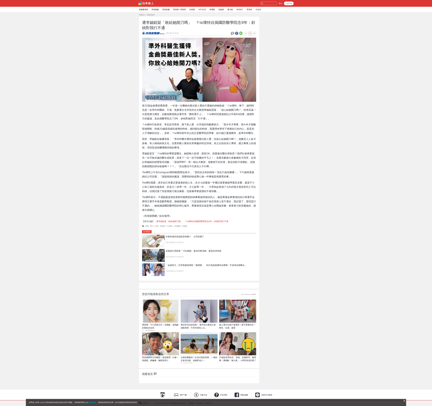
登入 (280, 3)
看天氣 (230, 9)
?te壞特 (169, 226)
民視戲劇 (155, 9)
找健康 (221, 9)
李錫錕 (184, 226)
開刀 (152, 226)
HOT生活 (202, 9)
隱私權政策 (92, 402)
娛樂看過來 (143, 9)
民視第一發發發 (179, 9)
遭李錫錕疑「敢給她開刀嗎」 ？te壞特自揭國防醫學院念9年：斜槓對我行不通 (192, 221)
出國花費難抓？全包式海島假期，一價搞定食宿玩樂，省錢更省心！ (199, 359)
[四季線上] (146, 3)
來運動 (212, 9)
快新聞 (162, 226)
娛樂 (147, 226)
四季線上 (142, 15)
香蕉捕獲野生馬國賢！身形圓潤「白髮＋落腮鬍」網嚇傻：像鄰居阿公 (160, 359)
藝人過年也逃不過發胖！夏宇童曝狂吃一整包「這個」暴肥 (237, 326)
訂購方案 (289, 3)
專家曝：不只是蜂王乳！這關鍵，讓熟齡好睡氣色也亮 (160, 326)
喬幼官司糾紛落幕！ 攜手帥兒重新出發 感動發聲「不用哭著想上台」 (198, 326)
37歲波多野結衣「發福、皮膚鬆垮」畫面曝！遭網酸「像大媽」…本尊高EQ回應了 (237, 359)
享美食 (249, 9)
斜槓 (156, 226)
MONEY (239, 9)
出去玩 (258, 9)
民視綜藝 (166, 9)
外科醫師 (177, 226)
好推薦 (192, 9)
